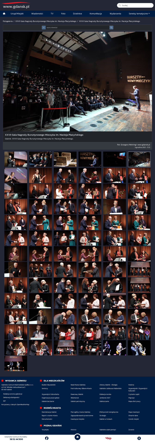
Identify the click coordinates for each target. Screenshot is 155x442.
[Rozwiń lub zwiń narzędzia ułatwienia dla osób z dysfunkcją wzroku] (139, 438)
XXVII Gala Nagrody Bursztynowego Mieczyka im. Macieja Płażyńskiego (45, 21)
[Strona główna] (4, 14)
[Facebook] (46, 438)
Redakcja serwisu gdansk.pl (12, 394)
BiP (4, 401)
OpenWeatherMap (23, 404)
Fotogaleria (8, 21)
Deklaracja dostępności (11, 397)
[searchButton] (111, 27)
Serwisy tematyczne (138, 13)
